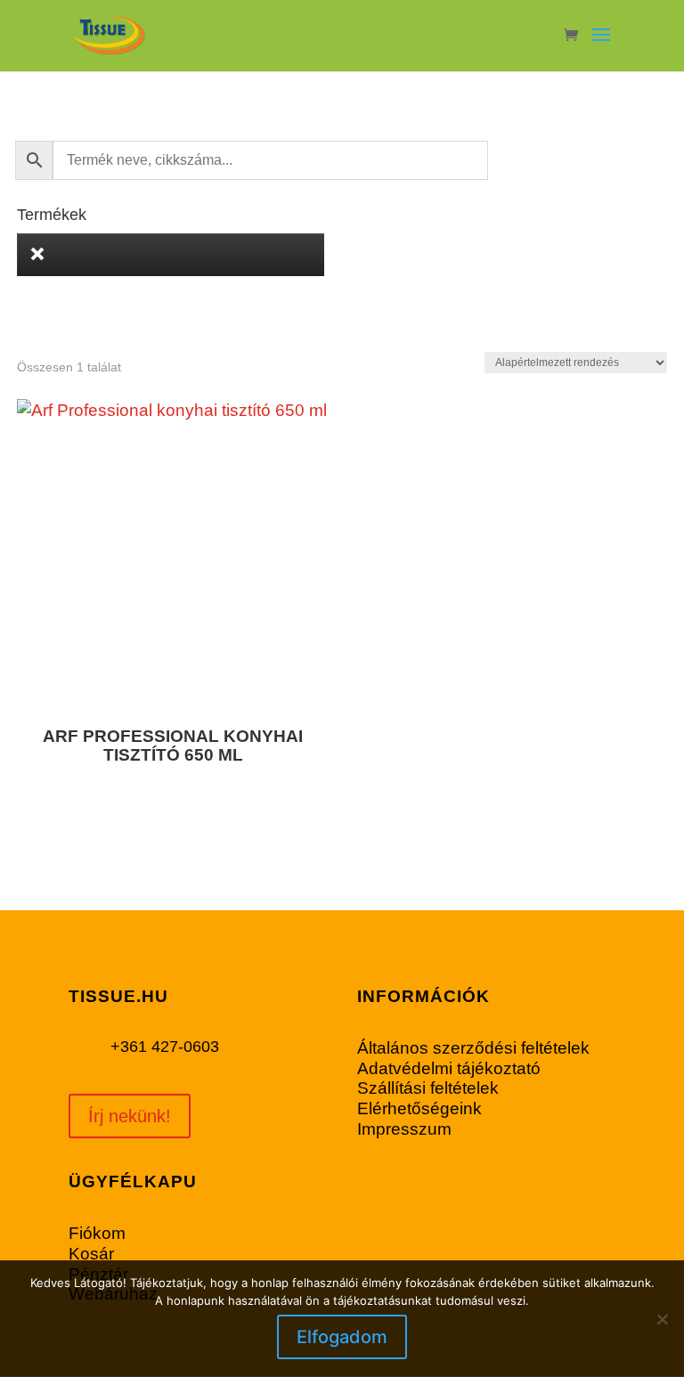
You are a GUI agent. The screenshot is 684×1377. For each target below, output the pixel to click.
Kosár (91, 1253)
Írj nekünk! (129, 1116)
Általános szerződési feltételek (473, 1048)
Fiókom (97, 1233)
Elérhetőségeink (419, 1108)
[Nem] (662, 1319)
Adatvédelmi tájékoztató (449, 1068)
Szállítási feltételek (428, 1088)
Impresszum (404, 1129)
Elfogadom (342, 1337)
